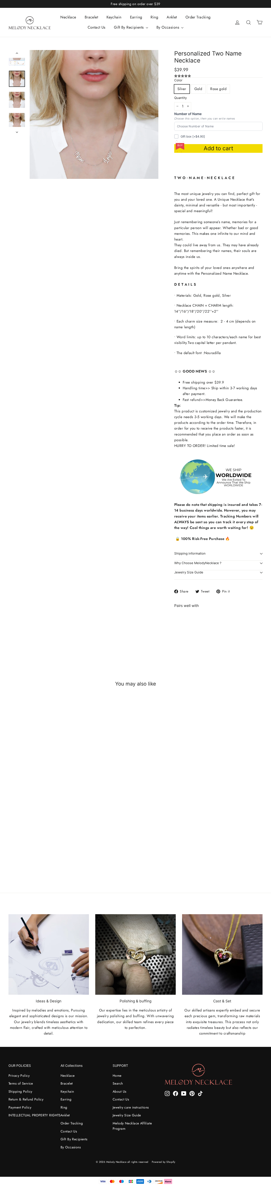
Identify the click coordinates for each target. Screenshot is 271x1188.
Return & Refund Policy (25, 1099)
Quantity (180, 98)
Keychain (113, 17)
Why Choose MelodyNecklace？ (198, 563)
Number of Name (188, 114)
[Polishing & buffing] (135, 954)
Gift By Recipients (129, 27)
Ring (154, 17)
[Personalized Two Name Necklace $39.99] (185, 629)
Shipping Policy (20, 1091)
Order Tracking (198, 17)
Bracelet (91, 17)
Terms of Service (20, 1083)
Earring (136, 17)
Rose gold (218, 88)
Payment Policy (19, 1107)
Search (118, 1083)
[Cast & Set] (222, 954)
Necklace (68, 17)
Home (117, 1075)
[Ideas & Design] (48, 954)
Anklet (172, 17)
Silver (181, 88)
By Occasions (168, 27)
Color (178, 80)
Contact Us (96, 27)
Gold (198, 88)
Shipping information (190, 553)
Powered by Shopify (163, 1162)
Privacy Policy (19, 1075)
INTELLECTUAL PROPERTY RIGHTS (31, 1115)
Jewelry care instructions (131, 1107)
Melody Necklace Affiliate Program (132, 1126)
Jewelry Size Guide (188, 572)
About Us (119, 1091)
